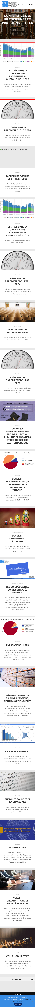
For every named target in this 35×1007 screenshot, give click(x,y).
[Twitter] (32, 4)
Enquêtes (17, 124)
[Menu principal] (22, 4)
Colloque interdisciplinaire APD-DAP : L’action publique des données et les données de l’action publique (17, 435)
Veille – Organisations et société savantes (17, 900)
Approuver (18, 1004)
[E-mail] (26, 4)
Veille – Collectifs (17, 956)
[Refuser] (33, 1001)
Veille (17, 894)
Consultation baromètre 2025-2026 (17, 129)
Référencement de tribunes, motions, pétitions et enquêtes (17, 698)
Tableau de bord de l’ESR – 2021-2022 (17, 177)
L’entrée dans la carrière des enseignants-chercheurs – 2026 (17, 75)
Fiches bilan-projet (17, 751)
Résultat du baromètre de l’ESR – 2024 (17, 281)
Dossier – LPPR (17, 847)
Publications (20, 583)
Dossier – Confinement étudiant (17, 538)
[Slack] (29, 4)
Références (20, 532)
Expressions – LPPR (17, 645)
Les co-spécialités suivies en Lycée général (17, 590)
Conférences (17, 326)
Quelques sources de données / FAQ (18, 801)
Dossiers (17, 475)
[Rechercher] (19, 4)
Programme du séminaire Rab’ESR (17, 331)
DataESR (17, 67)
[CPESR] (9, 4)
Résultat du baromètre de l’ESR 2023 (17, 380)
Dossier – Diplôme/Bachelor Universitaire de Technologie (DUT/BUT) (17, 484)
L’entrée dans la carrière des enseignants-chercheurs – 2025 (17, 231)
